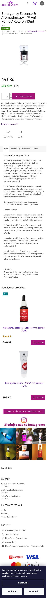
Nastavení (23, 582)
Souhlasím (34, 591)
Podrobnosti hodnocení (36, 31)
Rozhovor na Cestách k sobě (12, 484)
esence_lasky (10, 542)
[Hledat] (28, 3)
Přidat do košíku (25, 96)
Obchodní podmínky (9, 517)
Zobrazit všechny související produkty (24, 411)
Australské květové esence (12, 490)
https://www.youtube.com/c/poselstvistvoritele (24, 546)
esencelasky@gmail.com (15, 530)
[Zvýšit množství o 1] (10, 94)
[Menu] (42, 3)
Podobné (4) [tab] (15, 148)
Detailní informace (8, 124)
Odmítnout (12, 591)
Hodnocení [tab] (26, 148)
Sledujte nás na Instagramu (24, 424)
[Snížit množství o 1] (10, 97)
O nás (3, 510)
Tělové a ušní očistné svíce (12, 496)
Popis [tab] (6, 148)
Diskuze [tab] (35, 148)
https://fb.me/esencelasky (16, 538)
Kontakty (5, 513)
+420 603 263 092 (12, 534)
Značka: (18, 34)
